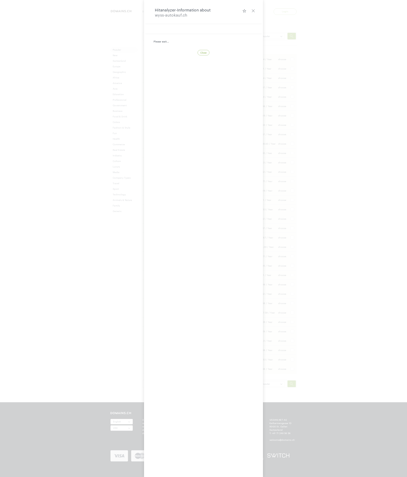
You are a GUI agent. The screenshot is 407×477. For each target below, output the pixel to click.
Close (203, 52)
